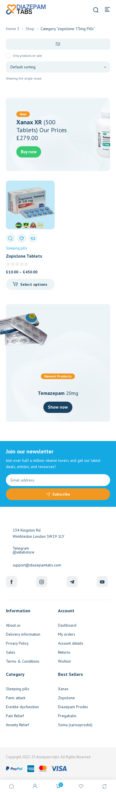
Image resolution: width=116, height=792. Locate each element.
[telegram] (72, 581)
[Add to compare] (32, 238)
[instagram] (41, 581)
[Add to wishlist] (21, 238)
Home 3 (12, 28)
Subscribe (61, 494)
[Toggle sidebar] (58, 44)
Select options (33, 284)
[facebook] (11, 581)
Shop (30, 28)
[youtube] (102, 581)
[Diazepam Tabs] (27, 9)
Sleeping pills (16, 248)
